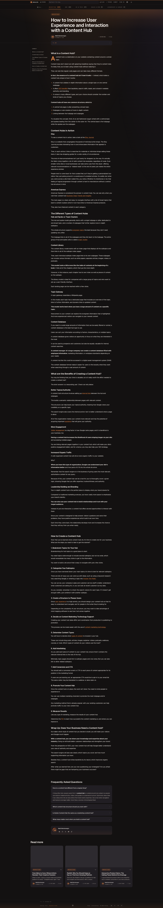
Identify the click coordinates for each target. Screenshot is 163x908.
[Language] (127, 2)
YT (118, 905)
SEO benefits (63, 89)
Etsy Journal (89, 137)
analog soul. (49, 905)
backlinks (68, 421)
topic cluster (83, 240)
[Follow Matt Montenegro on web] (59, 832)
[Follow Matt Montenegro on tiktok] (71, 832)
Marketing (55, 14)
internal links (86, 393)
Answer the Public (89, 579)
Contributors (95, 905)
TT (121, 905)
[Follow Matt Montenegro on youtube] (68, 832)
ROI (62, 719)
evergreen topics (78, 230)
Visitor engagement (58, 430)
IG (111, 905)
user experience (60, 602)
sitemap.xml (48, 901)
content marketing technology (95, 627)
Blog (89, 905)
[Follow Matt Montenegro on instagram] (62, 832)
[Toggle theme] (131, 2)
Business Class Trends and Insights (78, 196)
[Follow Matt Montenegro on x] (65, 832)
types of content (77, 636)
